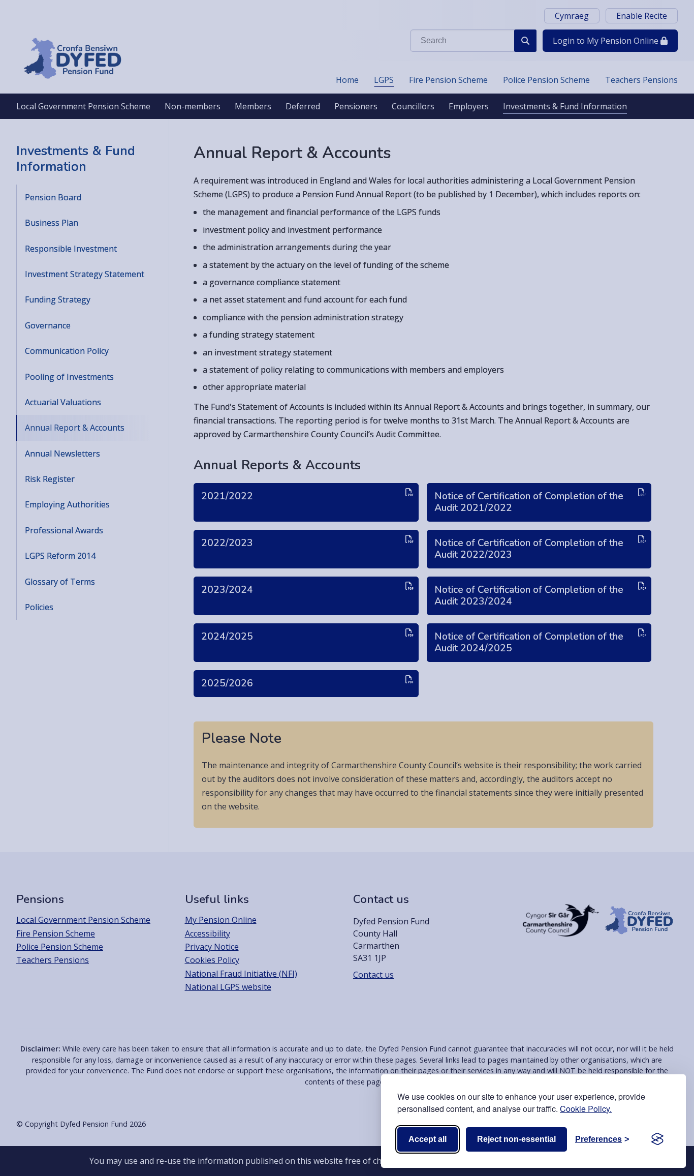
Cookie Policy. (586, 1108)
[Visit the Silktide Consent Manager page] (657, 1139)
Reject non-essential (516, 1139)
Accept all (427, 1139)
